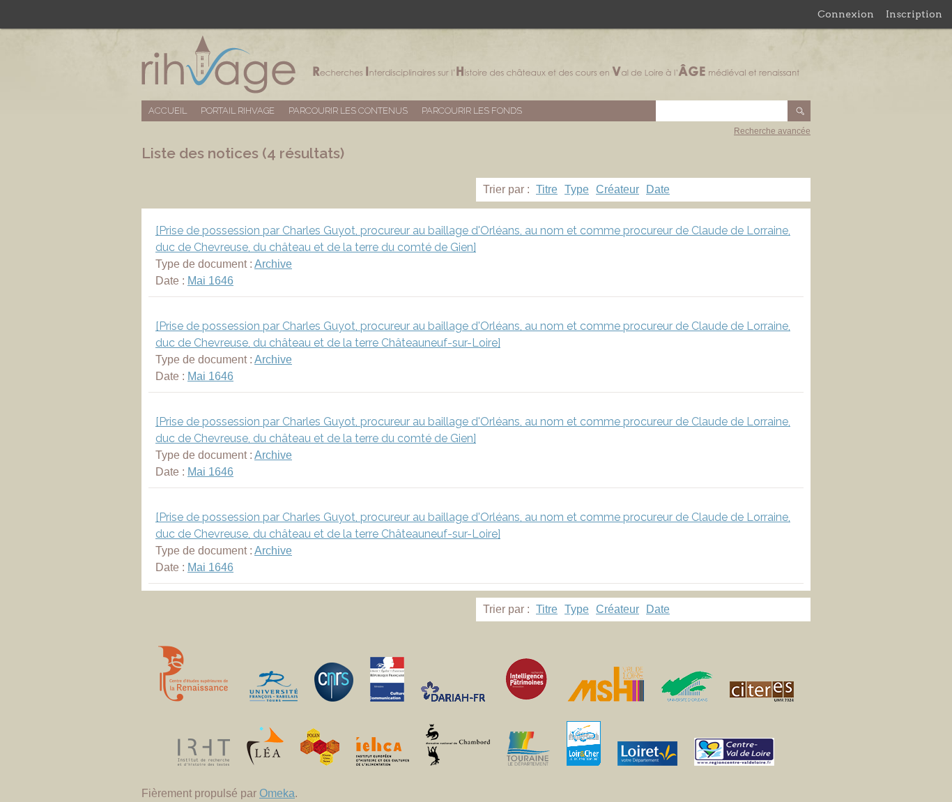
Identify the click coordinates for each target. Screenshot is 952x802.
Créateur (617, 189)
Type (577, 189)
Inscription (914, 14)
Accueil (167, 110)
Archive (273, 264)
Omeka (277, 793)
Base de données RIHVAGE (476, 64)
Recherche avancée (772, 131)
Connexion (845, 14)
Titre (547, 189)
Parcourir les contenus (348, 110)
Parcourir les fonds (472, 110)
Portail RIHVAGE (238, 110)
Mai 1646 (210, 281)
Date (658, 189)
